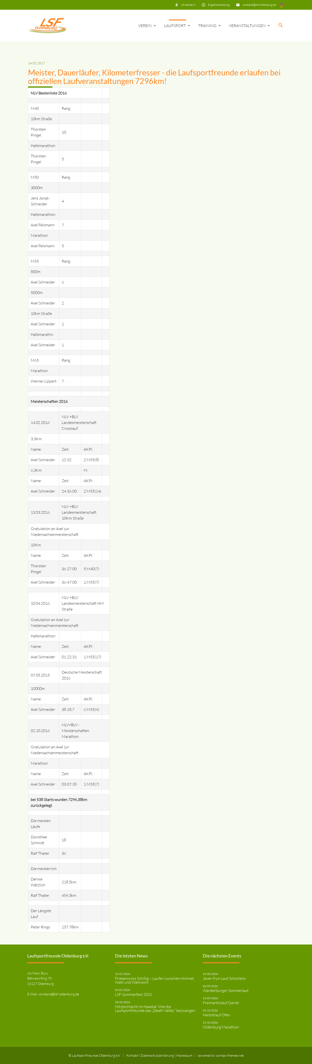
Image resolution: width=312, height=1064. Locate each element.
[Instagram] (282, 5)
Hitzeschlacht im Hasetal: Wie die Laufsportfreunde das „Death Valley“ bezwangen (155, 1008)
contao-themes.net (230, 1055)
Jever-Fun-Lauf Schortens (224, 978)
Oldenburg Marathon (221, 1027)
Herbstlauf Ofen (216, 1015)
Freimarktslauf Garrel (221, 1003)
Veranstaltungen (247, 25)
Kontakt (132, 1055)
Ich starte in (188, 5)
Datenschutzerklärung (158, 1055)
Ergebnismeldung (219, 5)
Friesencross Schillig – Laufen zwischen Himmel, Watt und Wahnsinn (155, 980)
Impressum (184, 1055)
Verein (145, 25)
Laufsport (175, 25)
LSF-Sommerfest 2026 (133, 994)
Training (207, 25)
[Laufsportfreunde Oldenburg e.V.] (47, 25)
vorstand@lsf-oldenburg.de (259, 5)
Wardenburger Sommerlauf (225, 990)
